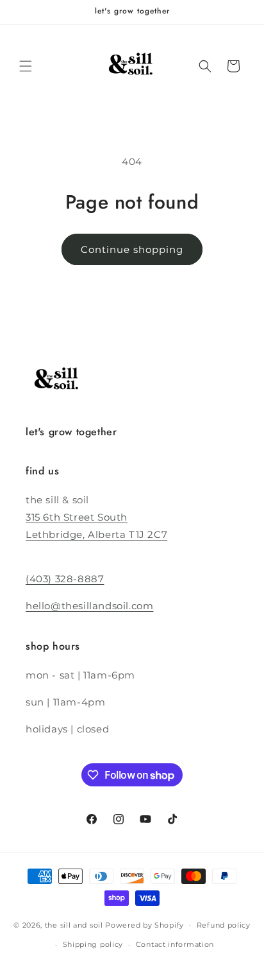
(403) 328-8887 (65, 579)
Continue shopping (132, 249)
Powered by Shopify (144, 924)
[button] (26, 66)
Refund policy (224, 925)
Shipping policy (93, 944)
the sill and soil (74, 924)
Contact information (175, 944)
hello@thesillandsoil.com (89, 606)
